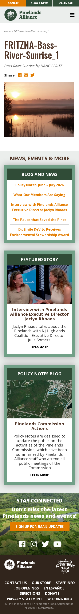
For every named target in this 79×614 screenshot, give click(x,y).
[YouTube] (57, 544)
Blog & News (39, 3)
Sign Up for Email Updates (40, 526)
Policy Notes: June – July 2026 (39, 185)
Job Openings (27, 588)
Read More (39, 347)
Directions (30, 593)
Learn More (39, 475)
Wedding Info (59, 599)
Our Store (41, 582)
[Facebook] (22, 544)
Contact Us (15, 582)
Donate (13, 3)
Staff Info (65, 582)
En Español (54, 588)
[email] (26, 75)
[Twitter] (45, 544)
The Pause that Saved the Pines (39, 219)
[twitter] (32, 75)
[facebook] (20, 75)
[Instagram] (33, 544)
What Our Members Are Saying (39, 194)
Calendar (66, 3)
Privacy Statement (24, 599)
